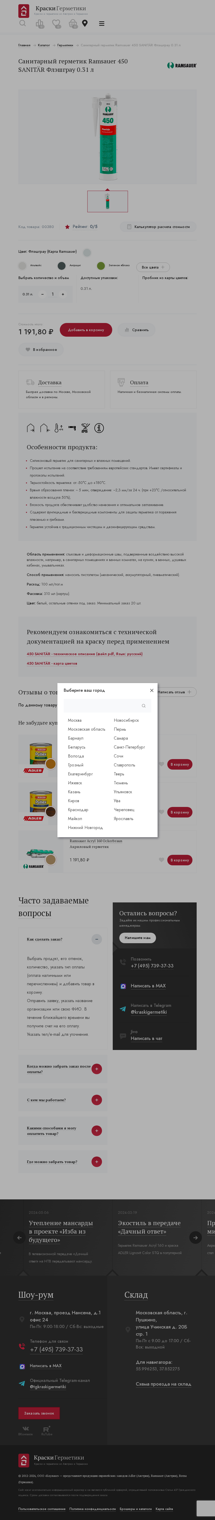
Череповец (124, 810)
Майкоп (75, 819)
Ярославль (123, 819)
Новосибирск (126, 720)
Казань (74, 792)
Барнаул (75, 738)
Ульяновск (123, 792)
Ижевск (75, 783)
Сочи (118, 756)
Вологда (76, 756)
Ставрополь (124, 765)
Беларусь (76, 747)
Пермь (120, 729)
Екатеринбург (80, 774)
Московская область (86, 729)
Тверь (119, 774)
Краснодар (78, 810)
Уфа (117, 801)
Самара (121, 738)
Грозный (75, 765)
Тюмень (121, 783)
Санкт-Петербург (129, 747)
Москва (75, 720)
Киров (73, 801)
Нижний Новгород (85, 828)
